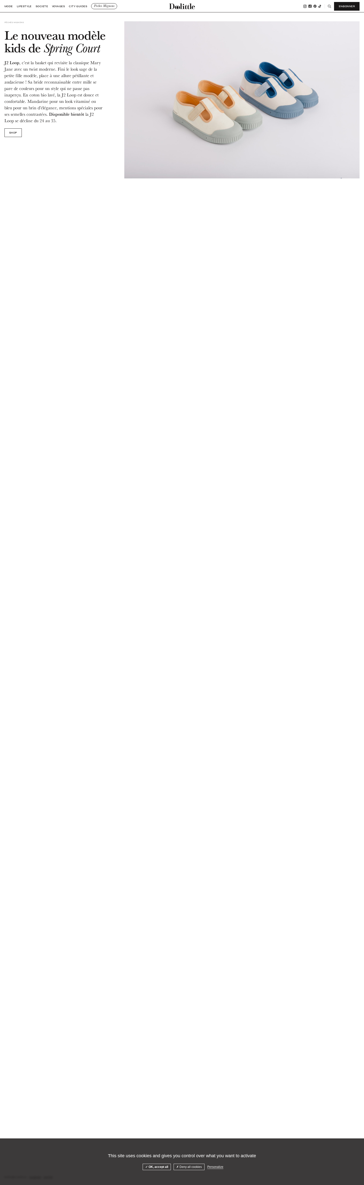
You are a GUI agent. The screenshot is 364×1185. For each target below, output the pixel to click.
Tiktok (319, 6)
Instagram (305, 6)
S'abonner (347, 6)
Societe (42, 6)
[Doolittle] (182, 6)
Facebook (310, 6)
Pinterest (314, 6)
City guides (78, 6)
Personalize (215, 1167)
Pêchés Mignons (104, 6)
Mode (8, 6)
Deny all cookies (190, 1167)
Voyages (58, 6)
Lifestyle (24, 6)
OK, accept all (158, 1167)
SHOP (13, 132)
